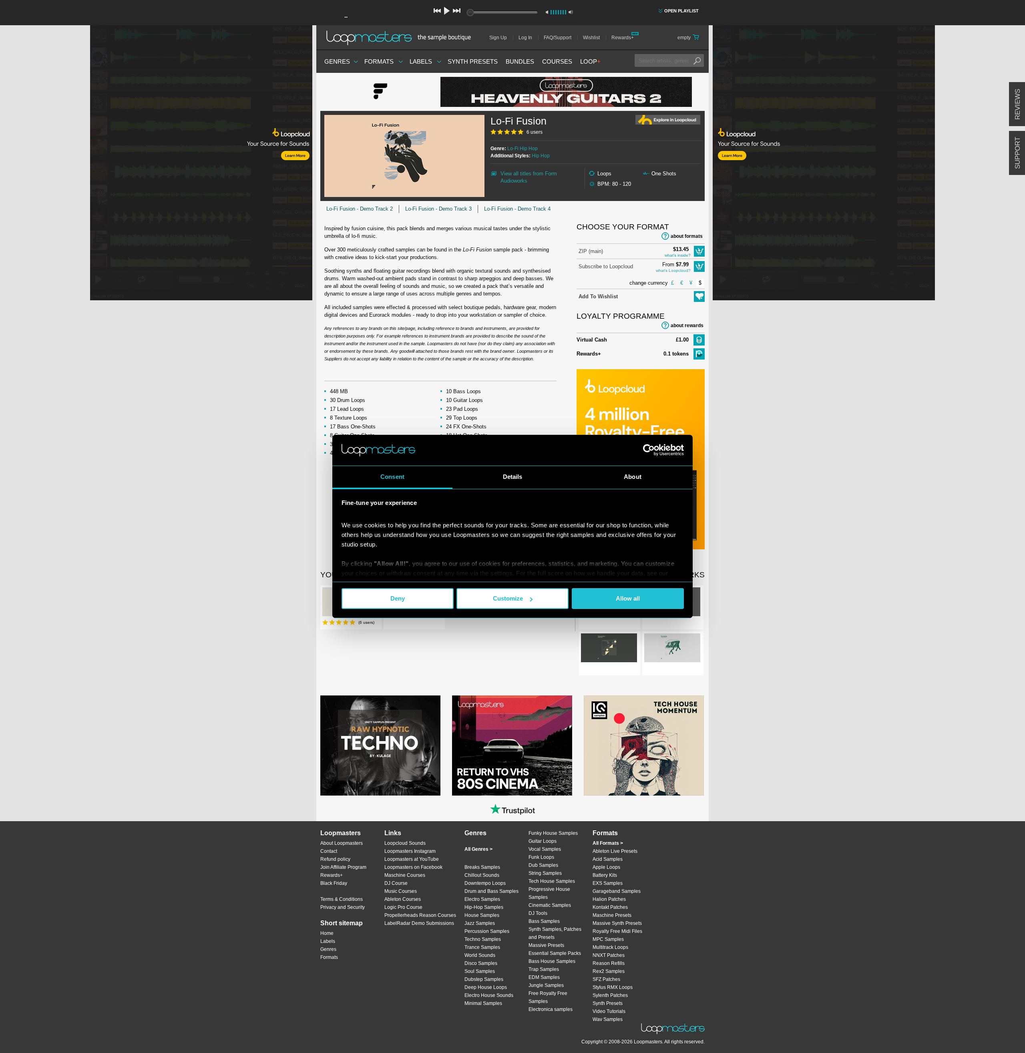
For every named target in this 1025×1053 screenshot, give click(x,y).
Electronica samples (551, 1009)
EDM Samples (544, 977)
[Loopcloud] (156, 164)
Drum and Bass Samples (491, 891)
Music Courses (400, 891)
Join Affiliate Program (343, 867)
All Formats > (608, 843)
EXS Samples (608, 883)
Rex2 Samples (609, 971)
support (1017, 153)
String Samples (545, 873)
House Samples (481, 915)
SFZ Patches (606, 979)
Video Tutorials (609, 1011)
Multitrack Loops (610, 947)
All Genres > (478, 849)
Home (327, 933)
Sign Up (498, 37)
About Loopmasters (341, 843)
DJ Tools (538, 913)
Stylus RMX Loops (613, 987)
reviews (1017, 104)
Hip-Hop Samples (483, 907)
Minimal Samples (483, 1003)
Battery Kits (605, 875)
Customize (508, 598)
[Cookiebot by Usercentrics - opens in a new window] (649, 450)
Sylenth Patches (610, 995)
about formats (687, 236)
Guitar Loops (543, 841)
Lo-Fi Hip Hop (522, 148)
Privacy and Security (342, 907)
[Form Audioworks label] (380, 92)
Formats (379, 61)
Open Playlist (681, 10)
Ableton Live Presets (615, 851)
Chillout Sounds (481, 875)
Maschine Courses (404, 875)
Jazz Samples (479, 923)
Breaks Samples (482, 867)
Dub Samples (543, 865)
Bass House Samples (552, 961)
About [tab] (632, 476)
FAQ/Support (557, 37)
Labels (421, 61)
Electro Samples (482, 899)
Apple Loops (606, 867)
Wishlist (591, 37)
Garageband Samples (617, 891)
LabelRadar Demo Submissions (419, 923)
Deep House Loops (485, 987)
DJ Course (396, 883)
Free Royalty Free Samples (548, 997)
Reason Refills (609, 963)
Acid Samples (608, 859)
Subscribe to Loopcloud (606, 266)
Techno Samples (482, 939)
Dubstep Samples (483, 979)
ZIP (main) (591, 251)
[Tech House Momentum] (644, 745)
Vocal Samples (545, 849)
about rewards (687, 325)
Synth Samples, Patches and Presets (555, 933)
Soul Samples (479, 971)
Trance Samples (482, 947)
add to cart (699, 251)
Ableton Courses (402, 899)
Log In (525, 37)
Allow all (628, 598)
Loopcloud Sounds (405, 843)
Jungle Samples (546, 985)
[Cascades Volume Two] (609, 649)
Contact (328, 851)
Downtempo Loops (485, 883)
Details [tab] (513, 476)
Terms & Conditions (341, 899)
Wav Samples (608, 1019)
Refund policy (335, 859)
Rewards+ (622, 37)
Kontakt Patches (610, 907)
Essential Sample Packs (555, 953)
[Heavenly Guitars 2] (566, 92)
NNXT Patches (609, 955)
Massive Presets (546, 945)
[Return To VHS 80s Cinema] (512, 745)
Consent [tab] (392, 476)
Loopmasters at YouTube (411, 859)
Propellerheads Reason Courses (420, 915)
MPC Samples (608, 939)
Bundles (520, 61)
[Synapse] (672, 649)
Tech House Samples (552, 881)
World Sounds (479, 955)
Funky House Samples (553, 833)
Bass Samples (544, 921)
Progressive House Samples (549, 893)
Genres (337, 61)
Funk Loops (541, 857)
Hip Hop (541, 156)
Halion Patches (609, 899)
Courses (557, 61)
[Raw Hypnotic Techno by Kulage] (380, 745)
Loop (590, 61)
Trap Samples (544, 969)
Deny (397, 598)
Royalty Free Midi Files (617, 931)
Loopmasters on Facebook (413, 867)
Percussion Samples (486, 931)
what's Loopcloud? (673, 270)
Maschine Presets (612, 915)
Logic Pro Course (403, 907)
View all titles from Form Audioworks (528, 177)
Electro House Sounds (488, 995)
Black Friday (333, 883)
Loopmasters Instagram (410, 851)
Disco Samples (480, 963)
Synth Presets (473, 61)
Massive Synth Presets (617, 923)
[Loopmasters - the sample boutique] (401, 37)
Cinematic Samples (550, 905)
